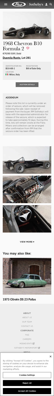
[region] (27, 374)
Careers (27, 339)
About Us (27, 318)
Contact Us (27, 326)
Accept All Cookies (27, 391)
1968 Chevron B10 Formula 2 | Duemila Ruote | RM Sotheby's (27, 4)
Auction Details (27, 85)
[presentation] (4, 280)
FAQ (27, 335)
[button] (46, 4)
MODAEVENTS (26, 344)
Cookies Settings (27, 375)
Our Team (27, 322)
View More (26, 242)
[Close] (50, 356)
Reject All (27, 383)
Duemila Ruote (11, 57)
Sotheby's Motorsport (26, 348)
